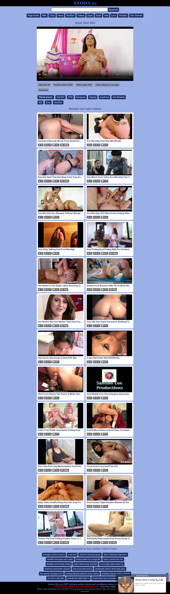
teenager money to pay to (54, 554)
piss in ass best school (82, 569)
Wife (44, 15)
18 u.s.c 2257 (61, 584)
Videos (81, 15)
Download (43, 90)
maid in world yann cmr (113, 559)
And (106, 15)
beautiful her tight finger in (78, 578)
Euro (48, 102)
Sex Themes (136, 15)
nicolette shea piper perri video (60, 559)
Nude (98, 15)
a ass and (72, 554)
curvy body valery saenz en (111, 564)
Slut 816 (60, 97)
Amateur (123, 15)
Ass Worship (119, 97)
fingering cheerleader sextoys (57, 569)
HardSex (70, 15)
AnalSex (58, 102)
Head (60, 15)
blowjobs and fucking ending (59, 564)
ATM (70, 97)
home (51, 584)
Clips (52, 15)
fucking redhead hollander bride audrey (82, 573)
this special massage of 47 (51, 573)
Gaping (92, 97)
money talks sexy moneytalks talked (108, 578)
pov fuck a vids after (55, 578)
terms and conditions (96, 584)
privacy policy (77, 584)
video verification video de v (115, 554)
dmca (111, 584)
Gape (90, 15)
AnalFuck (104, 97)
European (81, 97)
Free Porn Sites (108, 586)
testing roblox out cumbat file (88, 559)
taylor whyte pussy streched (85, 564)
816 (40, 102)
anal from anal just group (89, 554)
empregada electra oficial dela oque (110, 569)
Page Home (33, 15)
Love (113, 15)
